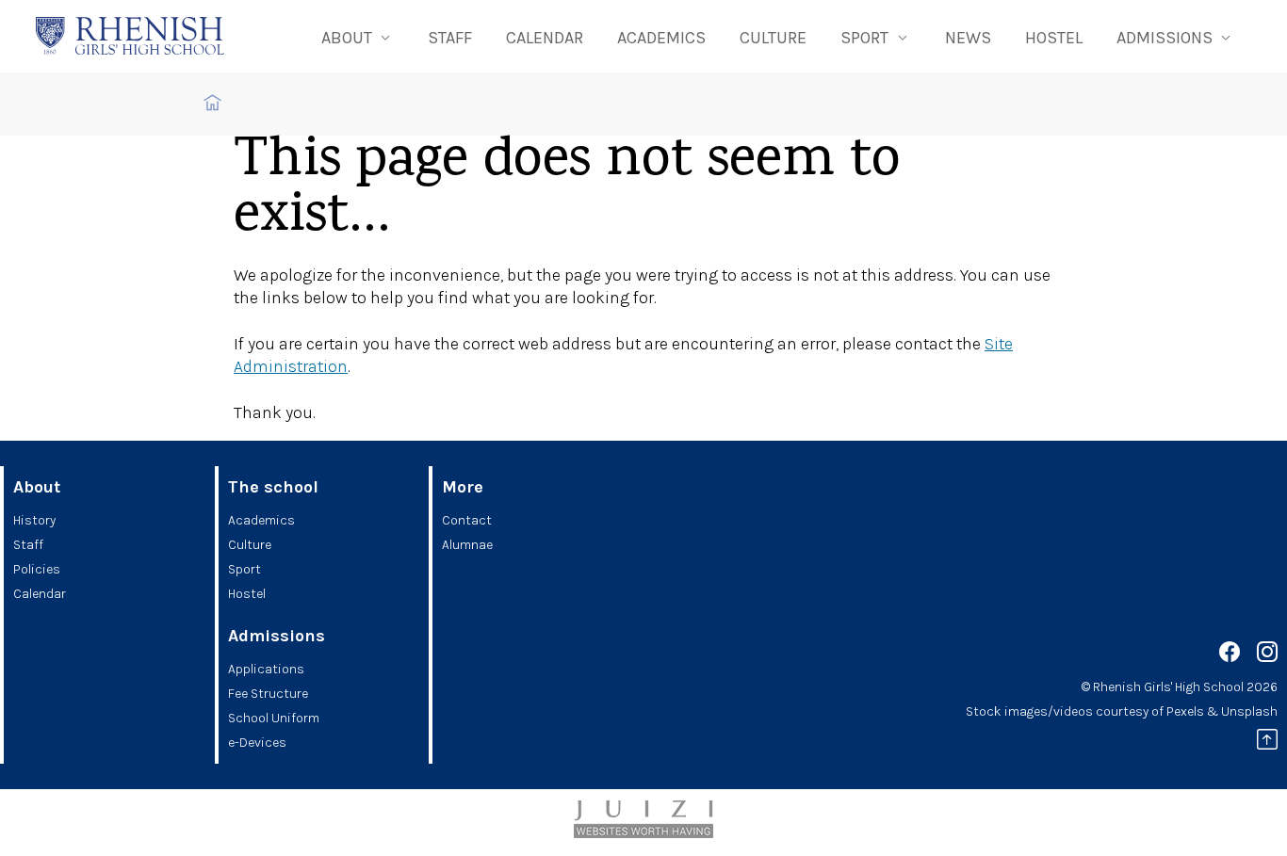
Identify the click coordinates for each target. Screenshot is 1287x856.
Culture (773, 37)
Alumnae (467, 545)
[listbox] (357, 36)
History (34, 520)
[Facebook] (1229, 655)
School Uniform (273, 718)
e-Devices (257, 743)
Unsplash (1249, 711)
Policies (36, 569)
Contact (467, 520)
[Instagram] (1267, 655)
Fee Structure (268, 694)
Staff (450, 37)
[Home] (130, 36)
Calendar (544, 37)
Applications (266, 669)
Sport (244, 569)
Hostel (1054, 37)
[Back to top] (1267, 743)
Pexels (1185, 711)
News (968, 37)
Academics (661, 37)
